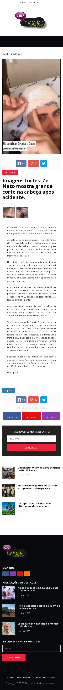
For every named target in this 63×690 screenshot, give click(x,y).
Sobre (22, 2)
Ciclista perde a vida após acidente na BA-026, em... (39, 469)
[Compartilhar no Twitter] (43, 163)
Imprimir (9, 390)
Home (5, 53)
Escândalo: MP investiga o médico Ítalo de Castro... (38, 625)
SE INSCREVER (31, 447)
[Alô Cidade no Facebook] (26, 7)
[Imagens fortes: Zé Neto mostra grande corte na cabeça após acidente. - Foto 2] (22, 212)
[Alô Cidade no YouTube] (31, 7)
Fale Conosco (36, 2)
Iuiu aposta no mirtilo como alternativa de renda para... (35, 505)
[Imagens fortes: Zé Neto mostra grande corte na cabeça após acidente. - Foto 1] (9, 212)
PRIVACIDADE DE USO (46, 677)
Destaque (16, 53)
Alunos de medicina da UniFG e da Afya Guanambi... (38, 589)
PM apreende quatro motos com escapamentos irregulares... (38, 487)
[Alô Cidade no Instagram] (36, 7)
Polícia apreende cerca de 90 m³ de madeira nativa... (39, 607)
